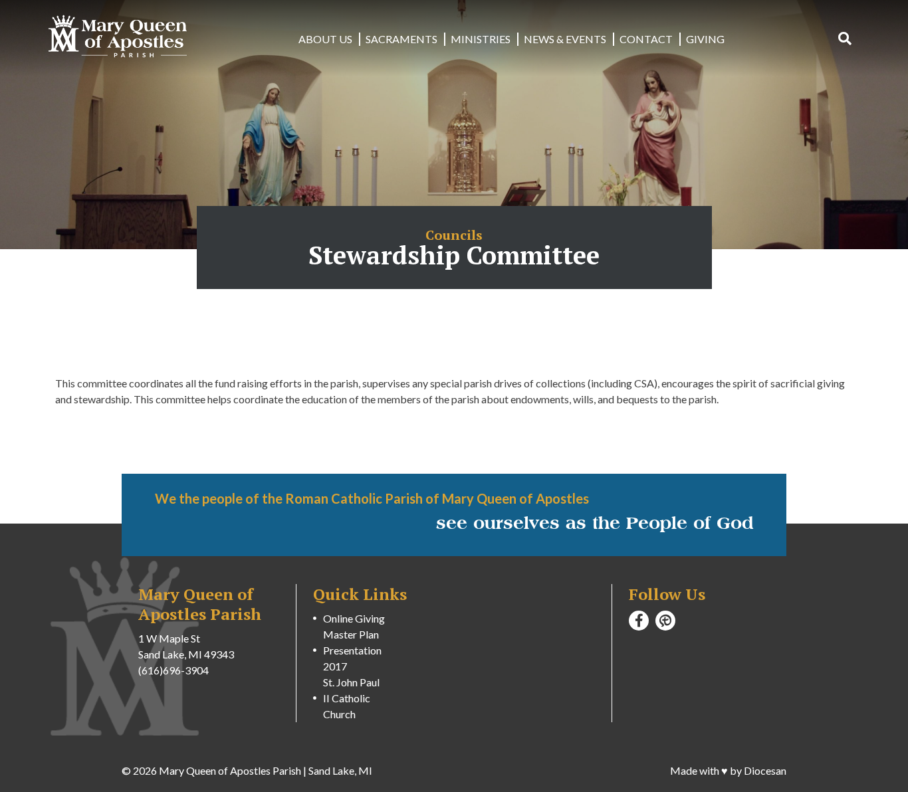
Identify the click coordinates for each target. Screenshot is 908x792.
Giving (705, 39)
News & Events (565, 39)
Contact (646, 39)
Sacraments (401, 39)
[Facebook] (639, 621)
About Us (325, 39)
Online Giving (354, 618)
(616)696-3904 (173, 670)
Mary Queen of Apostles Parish (230, 770)
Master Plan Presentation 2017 (352, 650)
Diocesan (765, 770)
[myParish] (665, 621)
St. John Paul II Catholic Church (351, 698)
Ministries (481, 39)
